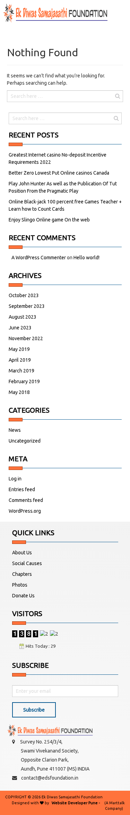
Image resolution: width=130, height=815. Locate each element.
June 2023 (20, 327)
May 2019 (19, 349)
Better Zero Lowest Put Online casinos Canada (59, 173)
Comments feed (26, 500)
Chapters (22, 574)
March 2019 (21, 370)
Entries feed (22, 489)
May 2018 (19, 392)
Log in (15, 478)
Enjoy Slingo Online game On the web (49, 219)
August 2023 (22, 317)
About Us (22, 552)
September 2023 (27, 306)
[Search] (117, 95)
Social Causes (27, 563)
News (15, 430)
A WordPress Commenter (38, 257)
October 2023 (24, 295)
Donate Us (23, 595)
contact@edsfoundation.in (49, 778)
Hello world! (86, 257)
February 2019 (24, 381)
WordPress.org (25, 511)
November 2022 (26, 338)
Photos (19, 585)
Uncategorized (25, 441)
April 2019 (20, 360)
